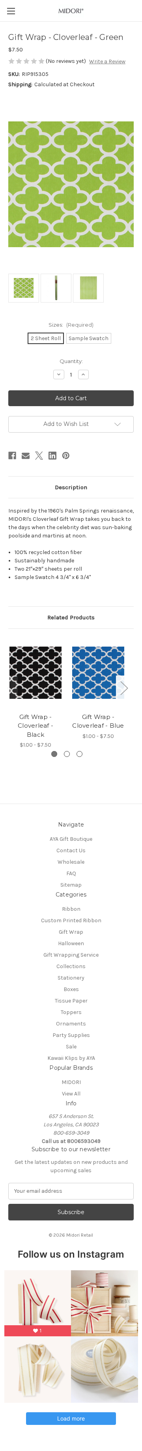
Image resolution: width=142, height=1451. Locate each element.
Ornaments (71, 1023)
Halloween (71, 943)
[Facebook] (12, 455)
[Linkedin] (52, 455)
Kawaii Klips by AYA (71, 1058)
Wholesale (71, 862)
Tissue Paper (71, 1000)
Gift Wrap (71, 932)
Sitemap (71, 885)
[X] (39, 455)
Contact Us (71, 850)
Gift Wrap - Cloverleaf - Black (35, 725)
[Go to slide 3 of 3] (79, 754)
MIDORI (71, 1082)
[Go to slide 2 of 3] (67, 754)
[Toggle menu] (11, 11)
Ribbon (71, 909)
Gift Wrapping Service (71, 955)
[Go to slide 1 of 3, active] (54, 754)
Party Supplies (71, 1035)
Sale (71, 1046)
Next (124, 688)
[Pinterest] (66, 455)
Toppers (71, 1012)
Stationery (71, 977)
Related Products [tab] (71, 617)
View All (71, 1093)
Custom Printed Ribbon (71, 920)
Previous (10, 688)
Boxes (71, 989)
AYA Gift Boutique (71, 839)
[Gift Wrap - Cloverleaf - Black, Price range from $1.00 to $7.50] (35, 672)
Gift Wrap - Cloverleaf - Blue (98, 721)
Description (71, 487)
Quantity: (71, 361)
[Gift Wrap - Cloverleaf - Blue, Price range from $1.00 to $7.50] (98, 672)
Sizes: (71, 325)
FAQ (71, 873)
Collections (71, 966)
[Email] (26, 455)
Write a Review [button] (107, 61)
